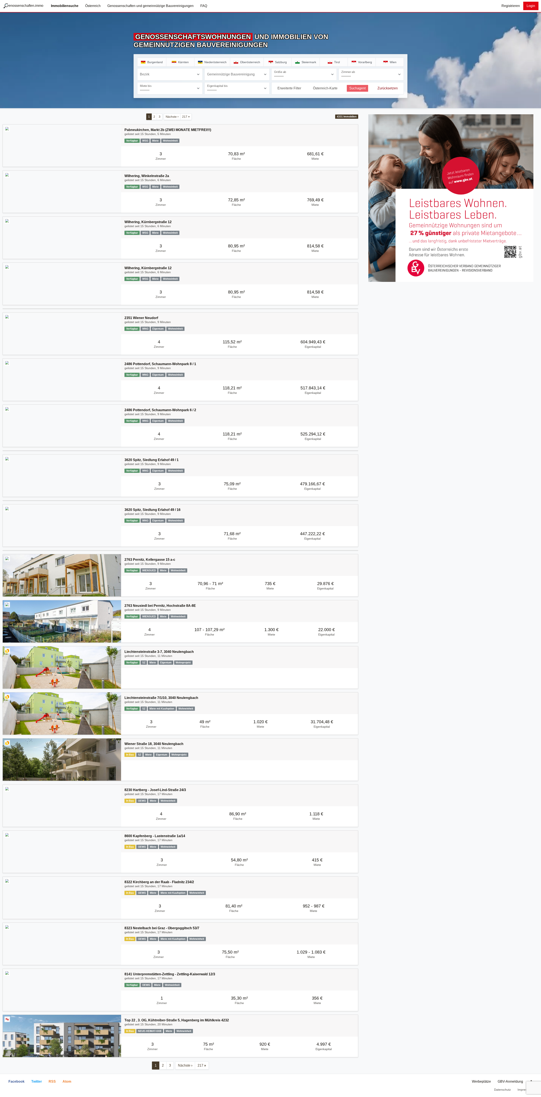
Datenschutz (502, 1089)
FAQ (203, 6)
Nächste (172, 116)
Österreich (93, 6)
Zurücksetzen (387, 88)
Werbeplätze (481, 1081)
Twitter (36, 1081)
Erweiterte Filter (289, 88)
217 (186, 116)
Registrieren (510, 6)
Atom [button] (67, 1081)
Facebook (16, 1081)
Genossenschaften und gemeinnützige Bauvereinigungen (150, 6)
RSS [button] (52, 1081)
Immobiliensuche (64, 6)
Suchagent (357, 88)
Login (531, 6)
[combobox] (170, 74)
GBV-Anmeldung (510, 1081)
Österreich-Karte (325, 88)
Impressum (525, 1089)
